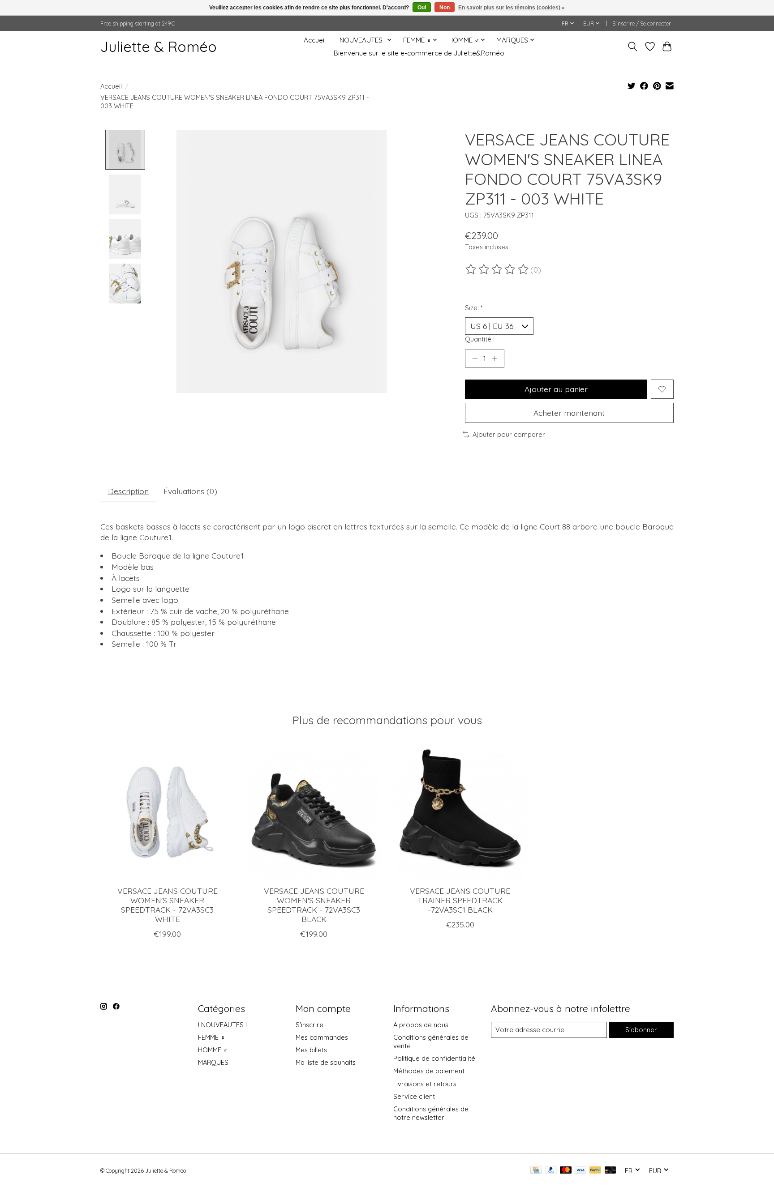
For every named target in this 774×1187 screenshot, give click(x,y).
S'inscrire (309, 1024)
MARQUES (213, 1062)
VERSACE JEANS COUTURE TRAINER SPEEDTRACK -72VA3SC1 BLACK (460, 900)
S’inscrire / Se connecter (641, 23)
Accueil (315, 40)
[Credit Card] (536, 1170)
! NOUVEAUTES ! (222, 1024)
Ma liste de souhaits (326, 1062)
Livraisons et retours (424, 1084)
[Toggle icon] (632, 46)
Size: (474, 307)
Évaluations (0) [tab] (190, 491)
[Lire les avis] (497, 269)
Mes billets (311, 1050)
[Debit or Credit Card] (610, 1170)
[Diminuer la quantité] (475, 358)
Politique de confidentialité (434, 1058)
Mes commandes (322, 1037)
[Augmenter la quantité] (494, 358)
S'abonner (641, 1029)
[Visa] (580, 1170)
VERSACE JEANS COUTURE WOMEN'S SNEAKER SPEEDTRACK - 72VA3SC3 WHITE (167, 905)
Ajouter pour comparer (509, 434)
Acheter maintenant (569, 413)
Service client (414, 1096)
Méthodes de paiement (428, 1071)
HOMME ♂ (213, 1050)
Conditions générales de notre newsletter (431, 1113)
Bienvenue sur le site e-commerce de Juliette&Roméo (419, 53)
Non (444, 7)
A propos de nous (420, 1024)
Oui (421, 7)
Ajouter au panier (556, 389)
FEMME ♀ (211, 1037)
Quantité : (479, 339)
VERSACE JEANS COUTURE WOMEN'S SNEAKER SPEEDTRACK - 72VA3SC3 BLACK (314, 905)
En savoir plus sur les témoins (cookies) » (511, 7)
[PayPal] (551, 1170)
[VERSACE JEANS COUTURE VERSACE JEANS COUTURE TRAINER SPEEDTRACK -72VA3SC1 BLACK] (460, 812)
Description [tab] (128, 491)
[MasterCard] (566, 1170)
